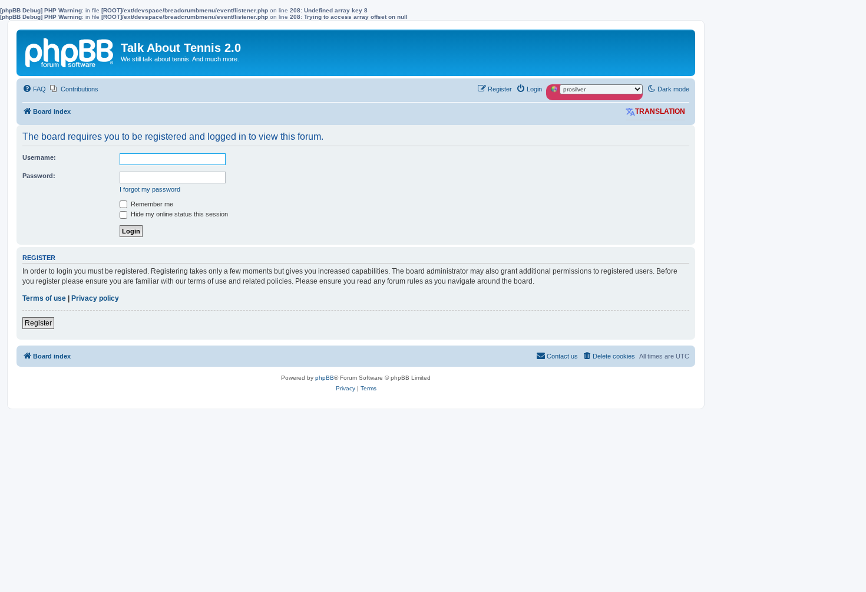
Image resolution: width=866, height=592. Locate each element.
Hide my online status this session (178, 214)
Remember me (151, 204)
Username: (39, 157)
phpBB (324, 377)
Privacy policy (95, 298)
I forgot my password (150, 189)
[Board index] (70, 50)
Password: (38, 175)
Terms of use (44, 298)
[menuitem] (34, 89)
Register (38, 323)
